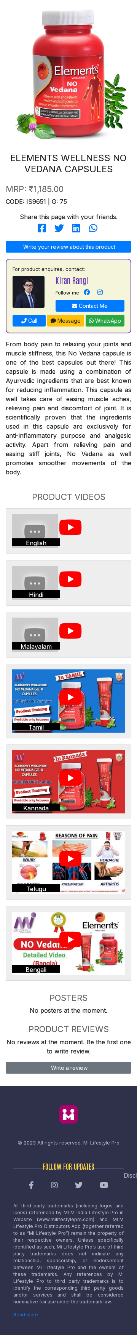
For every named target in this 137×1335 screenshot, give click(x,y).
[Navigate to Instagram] (100, 292)
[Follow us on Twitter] (78, 1185)
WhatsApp (107, 320)
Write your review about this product (68, 246)
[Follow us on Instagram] (54, 1185)
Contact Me (92, 306)
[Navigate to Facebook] (86, 292)
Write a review (68, 1067)
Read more (25, 1314)
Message (68, 320)
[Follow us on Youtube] (104, 1185)
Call (32, 320)
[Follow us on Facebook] (31, 1185)
